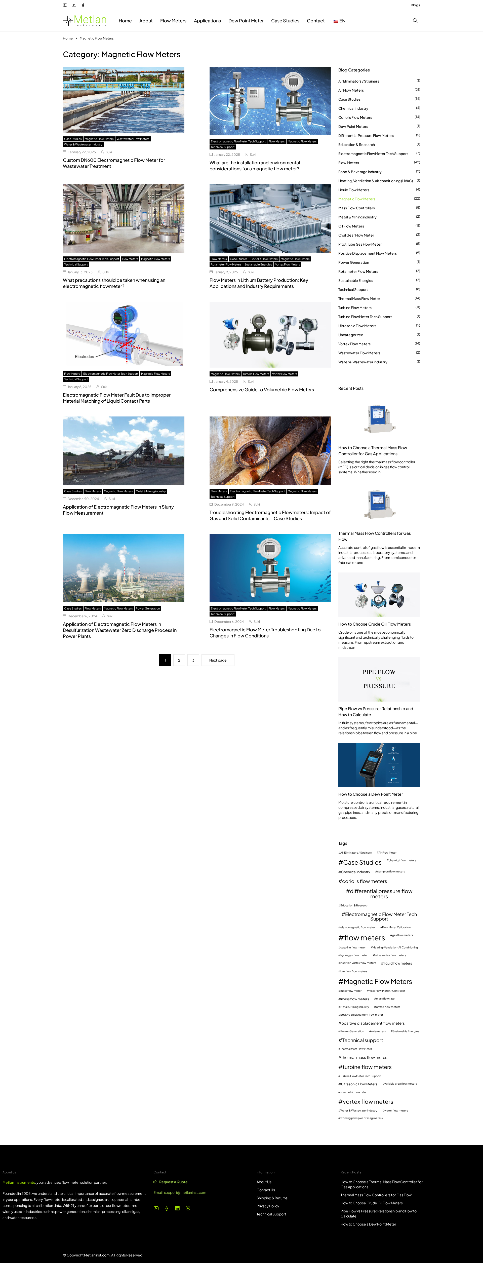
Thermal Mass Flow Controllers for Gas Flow (374, 536)
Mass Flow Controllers (356, 208)
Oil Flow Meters (351, 226)
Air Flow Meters (351, 90)
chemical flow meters (402, 860)
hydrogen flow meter (354, 955)
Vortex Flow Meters (287, 264)
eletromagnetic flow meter (357, 927)
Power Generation (148, 608)
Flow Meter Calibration (396, 927)
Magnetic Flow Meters (99, 138)
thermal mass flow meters (364, 1057)
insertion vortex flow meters (358, 963)
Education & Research (356, 144)
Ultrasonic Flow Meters (357, 325)
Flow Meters (277, 141)
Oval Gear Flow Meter (356, 235)
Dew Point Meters (353, 126)
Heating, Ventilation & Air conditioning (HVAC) (375, 180)
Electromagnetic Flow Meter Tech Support (381, 916)
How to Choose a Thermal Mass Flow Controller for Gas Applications (372, 450)
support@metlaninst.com (185, 1192)
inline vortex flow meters (390, 955)
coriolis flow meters (364, 881)
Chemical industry (353, 108)
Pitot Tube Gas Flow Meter (360, 244)
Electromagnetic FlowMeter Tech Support (238, 141)
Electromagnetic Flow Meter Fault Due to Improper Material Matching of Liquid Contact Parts (117, 398)
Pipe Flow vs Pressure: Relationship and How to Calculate (375, 711)
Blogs (415, 5)
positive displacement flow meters (373, 1023)
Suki (109, 152)
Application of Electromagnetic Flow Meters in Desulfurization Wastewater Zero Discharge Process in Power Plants (120, 630)
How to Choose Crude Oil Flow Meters (374, 624)
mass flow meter (351, 990)
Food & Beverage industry (360, 171)
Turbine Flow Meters (256, 373)
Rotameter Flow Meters (226, 264)
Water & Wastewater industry (83, 144)
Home (68, 38)
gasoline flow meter (353, 947)
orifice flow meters (388, 1007)
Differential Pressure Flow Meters (366, 135)
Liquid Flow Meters (353, 189)
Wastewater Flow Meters (133, 138)
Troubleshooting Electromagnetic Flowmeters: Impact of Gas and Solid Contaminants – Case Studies (270, 515)
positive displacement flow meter (361, 1014)
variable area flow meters (400, 1083)
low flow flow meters (353, 971)
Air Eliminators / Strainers (358, 81)
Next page (218, 660)
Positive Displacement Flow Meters (367, 253)
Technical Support (222, 146)
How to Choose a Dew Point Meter (370, 794)
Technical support (362, 1040)
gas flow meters (402, 935)
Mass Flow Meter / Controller (387, 990)
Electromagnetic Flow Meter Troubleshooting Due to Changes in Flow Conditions (265, 632)
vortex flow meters (368, 1101)
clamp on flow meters (391, 871)
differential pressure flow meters (381, 894)
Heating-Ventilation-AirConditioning (395, 947)
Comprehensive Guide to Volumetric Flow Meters (262, 389)
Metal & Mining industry (151, 491)
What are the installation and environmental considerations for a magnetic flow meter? (255, 165)
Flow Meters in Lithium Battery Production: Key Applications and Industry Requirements (259, 283)
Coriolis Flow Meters (264, 258)
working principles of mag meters (361, 1118)
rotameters (378, 1031)
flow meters (364, 937)
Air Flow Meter (388, 852)
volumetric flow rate (353, 1092)
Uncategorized (350, 334)
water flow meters (396, 1110)
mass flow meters (355, 999)
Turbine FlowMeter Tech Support (365, 316)
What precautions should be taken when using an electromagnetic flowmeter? (114, 283)
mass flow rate (385, 998)
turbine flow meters (367, 1067)
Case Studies (73, 138)
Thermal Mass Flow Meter (359, 298)
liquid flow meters (398, 963)
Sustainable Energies (258, 264)
